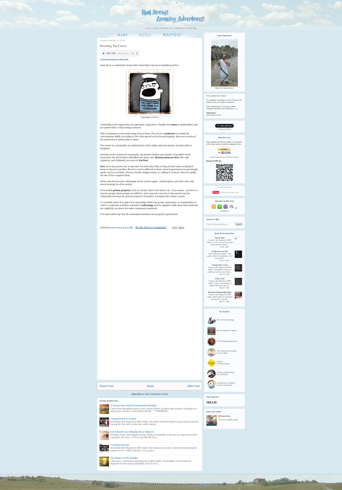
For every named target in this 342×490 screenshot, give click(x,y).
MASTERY (172, 35)
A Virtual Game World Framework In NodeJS (133, 405)
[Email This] (173, 227)
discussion (119, 232)
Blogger (205, 484)
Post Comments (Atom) (156, 394)
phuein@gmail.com (213, 115)
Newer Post (107, 386)
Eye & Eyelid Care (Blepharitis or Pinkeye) (132, 432)
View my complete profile (228, 420)
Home (150, 386)
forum (137, 232)
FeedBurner (224, 211)
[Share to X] (178, 227)
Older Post (193, 386)
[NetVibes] (219, 209)
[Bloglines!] (231, 209)
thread (145, 235)
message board (189, 232)
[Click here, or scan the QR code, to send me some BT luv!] (224, 180)
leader (151, 232)
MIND (145, 35)
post (115, 235)
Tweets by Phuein (224, 129)
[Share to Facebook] (180, 227)
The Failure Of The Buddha (124, 458)
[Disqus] (149, 274)
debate (109, 232)
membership (174, 232)
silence (130, 235)
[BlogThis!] (175, 227)
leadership (161, 232)
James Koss (225, 416)
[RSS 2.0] (236, 209)
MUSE (123, 35)
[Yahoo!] (225, 209)
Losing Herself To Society (123, 419)
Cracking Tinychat (119, 445)
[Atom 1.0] (213, 209)
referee (122, 235)
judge (144, 232)
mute (109, 235)
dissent (129, 232)
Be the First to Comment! (150, 227)
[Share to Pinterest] (183, 227)
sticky (138, 235)
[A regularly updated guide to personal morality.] (116, 22)
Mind (103, 235)
